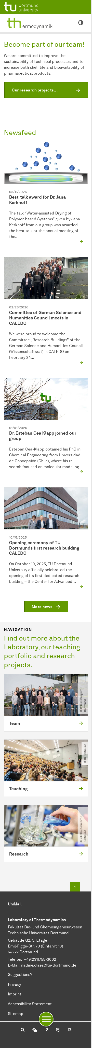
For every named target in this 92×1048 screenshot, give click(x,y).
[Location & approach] (46, 1030)
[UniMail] (69, 1030)
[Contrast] (80, 23)
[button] (46, 90)
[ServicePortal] (58, 1030)
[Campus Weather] (34, 1030)
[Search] (22, 1030)
